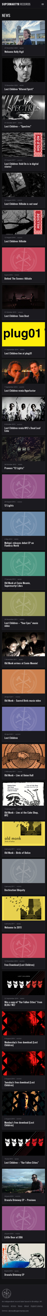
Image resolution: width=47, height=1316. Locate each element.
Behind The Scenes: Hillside (18, 278)
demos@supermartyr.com (18, 1311)
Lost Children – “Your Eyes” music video (21, 624)
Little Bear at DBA (13, 1237)
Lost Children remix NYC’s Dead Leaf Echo (22, 429)
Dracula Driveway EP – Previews (20, 1200)
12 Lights (9, 505)
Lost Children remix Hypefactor (20, 390)
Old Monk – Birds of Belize (17, 852)
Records (16, 4)
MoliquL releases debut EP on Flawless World (19, 544)
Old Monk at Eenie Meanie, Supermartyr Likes (17, 584)
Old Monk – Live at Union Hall (18, 775)
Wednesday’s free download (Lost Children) (21, 1043)
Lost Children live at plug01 (18, 353)
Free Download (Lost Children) (19, 965)
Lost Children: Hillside (15, 241)
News (20, 1306)
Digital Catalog (36, 1306)
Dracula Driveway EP (14, 1274)
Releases (5, 1306)
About (26, 1306)
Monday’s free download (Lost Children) (19, 1124)
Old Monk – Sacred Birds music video (22, 700)
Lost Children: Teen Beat (16, 316)
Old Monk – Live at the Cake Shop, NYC (21, 814)
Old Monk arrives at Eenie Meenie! (21, 663)
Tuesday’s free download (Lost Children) (19, 1083)
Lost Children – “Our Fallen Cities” (21, 1162)
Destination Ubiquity (14, 890)
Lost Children (11, 738)
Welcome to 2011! (13, 927)
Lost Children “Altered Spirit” (19, 89)
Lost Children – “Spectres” (17, 126)
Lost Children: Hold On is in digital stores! (21, 165)
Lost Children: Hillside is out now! (21, 204)
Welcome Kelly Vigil (14, 51)
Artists (13, 1306)
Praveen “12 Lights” (14, 468)
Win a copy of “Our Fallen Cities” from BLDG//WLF (23, 1003)
